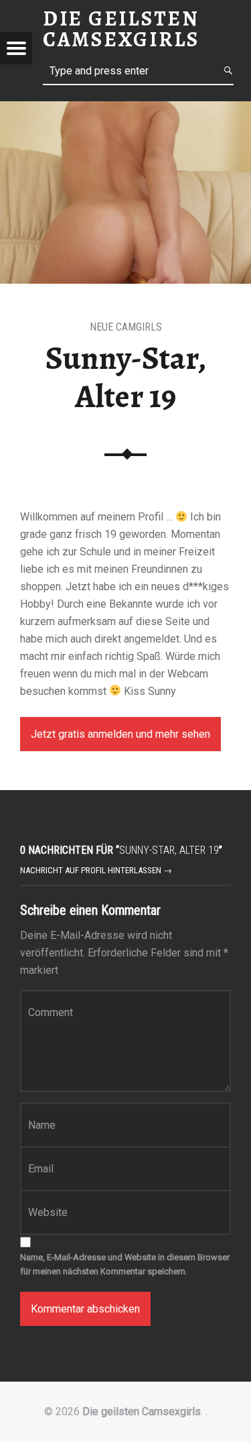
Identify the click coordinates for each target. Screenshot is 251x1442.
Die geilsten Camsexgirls (141, 1411)
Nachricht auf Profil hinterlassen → (96, 870)
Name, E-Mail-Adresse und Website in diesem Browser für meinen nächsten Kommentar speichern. (125, 1264)
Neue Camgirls (126, 327)
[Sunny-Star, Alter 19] (125, 109)
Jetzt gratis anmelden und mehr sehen (120, 734)
